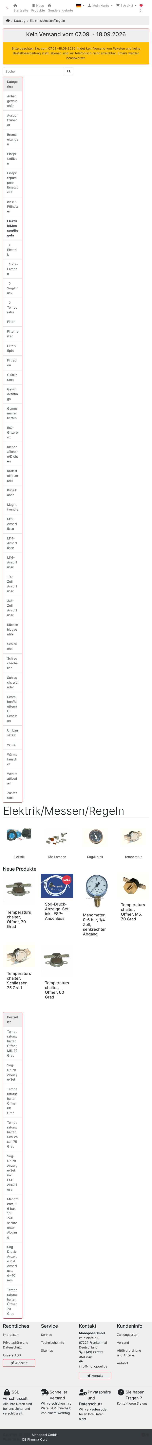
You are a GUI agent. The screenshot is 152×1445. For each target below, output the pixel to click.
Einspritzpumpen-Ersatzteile (12, 182)
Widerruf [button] (21, 1363)
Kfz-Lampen (57, 857)
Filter (11, 322)
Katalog (20, 21)
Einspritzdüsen (12, 158)
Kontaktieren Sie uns (132, 1403)
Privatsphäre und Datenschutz (15, 1345)
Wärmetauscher (12, 759)
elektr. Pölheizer (12, 206)
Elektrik (19, 857)
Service (46, 1335)
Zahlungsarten (127, 1335)
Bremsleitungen (12, 139)
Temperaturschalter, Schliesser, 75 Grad (19, 980)
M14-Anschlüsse (12, 543)
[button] (80, 6)
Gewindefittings (12, 394)
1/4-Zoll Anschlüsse (12, 584)
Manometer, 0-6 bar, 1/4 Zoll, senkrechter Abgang (12, 1218)
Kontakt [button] (96, 1376)
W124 (11, 745)
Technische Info (52, 1343)
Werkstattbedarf (12, 778)
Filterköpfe (11, 348)
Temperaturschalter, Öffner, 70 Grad (19, 919)
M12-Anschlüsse (12, 524)
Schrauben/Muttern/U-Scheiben (12, 709)
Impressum (11, 1335)
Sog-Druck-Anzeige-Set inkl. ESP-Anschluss (56, 911)
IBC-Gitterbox (12, 432)
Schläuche (12, 646)
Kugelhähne (12, 492)
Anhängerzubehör (12, 101)
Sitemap (47, 1350)
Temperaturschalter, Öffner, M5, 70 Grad (133, 911)
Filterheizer (12, 333)
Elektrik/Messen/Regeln (47, 21)
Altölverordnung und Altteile (129, 1352)
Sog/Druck (95, 857)
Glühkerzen (12, 377)
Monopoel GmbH (44, 1435)
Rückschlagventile (12, 629)
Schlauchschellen (12, 663)
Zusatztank (12, 795)
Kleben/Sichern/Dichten (12, 454)
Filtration (12, 362)
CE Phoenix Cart (34, 1439)
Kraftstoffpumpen (12, 475)
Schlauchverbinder (12, 682)
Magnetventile (12, 507)
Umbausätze (12, 732)
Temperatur (133, 857)
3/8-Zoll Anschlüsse (12, 608)
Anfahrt (122, 1363)
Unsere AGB (12, 1355)
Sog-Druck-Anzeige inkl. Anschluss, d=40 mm (12, 1263)
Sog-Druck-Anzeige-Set (12, 1072)
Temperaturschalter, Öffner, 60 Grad (57, 989)
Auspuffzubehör (12, 120)
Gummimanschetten (12, 413)
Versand (123, 1343)
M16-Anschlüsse (12, 562)
